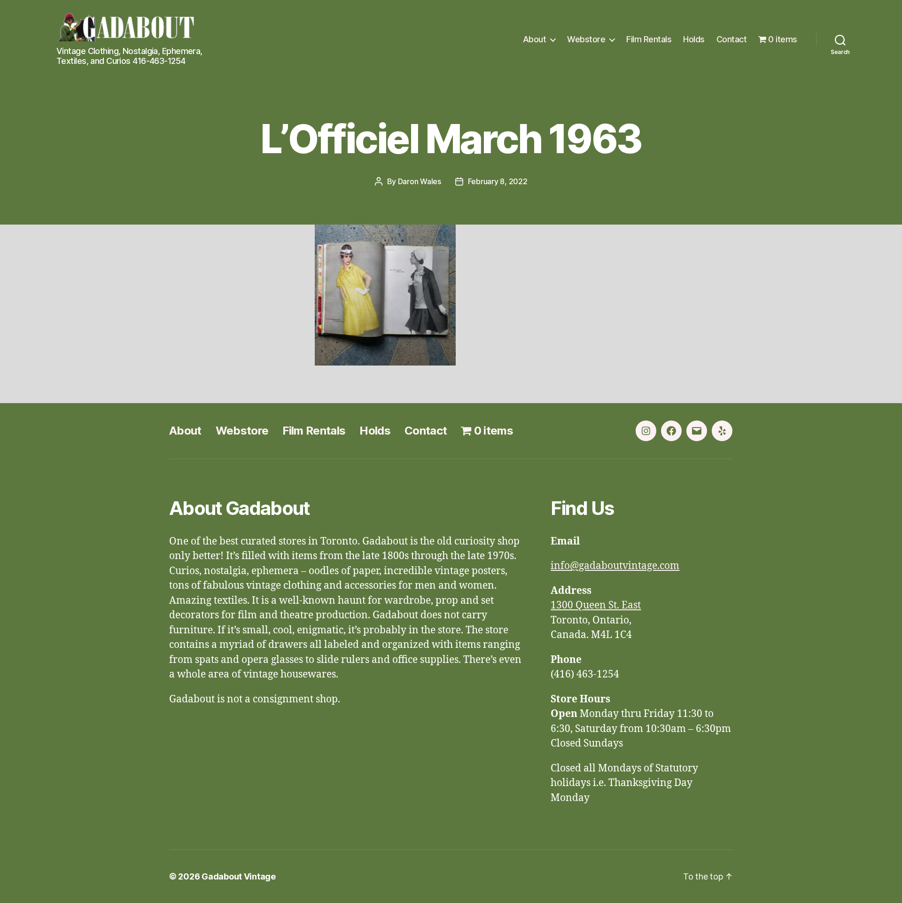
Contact (731, 39)
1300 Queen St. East (596, 605)
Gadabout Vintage (239, 876)
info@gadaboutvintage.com (615, 566)
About (534, 39)
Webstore (586, 39)
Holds (694, 39)
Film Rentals (648, 39)
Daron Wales (419, 181)
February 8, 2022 (498, 181)
